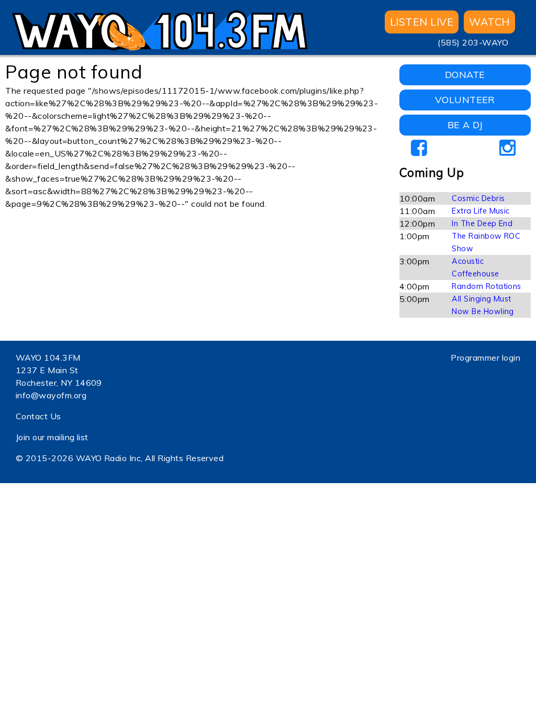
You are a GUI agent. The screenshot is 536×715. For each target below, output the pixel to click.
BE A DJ (465, 125)
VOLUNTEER (465, 100)
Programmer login (485, 357)
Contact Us (38, 416)
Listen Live (421, 21)
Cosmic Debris (478, 198)
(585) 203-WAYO (473, 42)
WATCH (489, 21)
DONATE (465, 75)
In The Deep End (482, 223)
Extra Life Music (481, 211)
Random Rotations (486, 286)
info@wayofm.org (51, 395)
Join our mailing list (52, 437)
